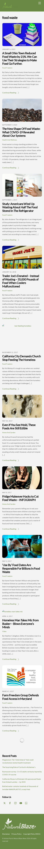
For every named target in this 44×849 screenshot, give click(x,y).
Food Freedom (7, 68)
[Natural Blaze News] (10, 7)
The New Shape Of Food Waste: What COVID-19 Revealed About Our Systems (21, 132)
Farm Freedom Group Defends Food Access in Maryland (20, 696)
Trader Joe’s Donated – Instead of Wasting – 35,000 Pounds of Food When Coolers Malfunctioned (20, 281)
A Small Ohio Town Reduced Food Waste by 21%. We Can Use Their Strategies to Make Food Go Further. (19, 58)
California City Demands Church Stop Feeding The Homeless (21, 357)
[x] (4, 803)
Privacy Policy (17, 834)
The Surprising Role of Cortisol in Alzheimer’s (19, 767)
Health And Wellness (9, 140)
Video (4, 631)
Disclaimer (6, 834)
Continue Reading (9, 92)
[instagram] (15, 803)
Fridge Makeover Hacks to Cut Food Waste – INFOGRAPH (20, 498)
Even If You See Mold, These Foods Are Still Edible (19, 426)
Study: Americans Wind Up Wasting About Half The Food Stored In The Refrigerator (20, 207)
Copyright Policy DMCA (31, 834)
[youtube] (21, 803)
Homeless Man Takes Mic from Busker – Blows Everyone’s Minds (20, 623)
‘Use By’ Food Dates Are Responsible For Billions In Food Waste (21, 568)
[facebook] (10, 803)
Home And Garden (8, 432)
